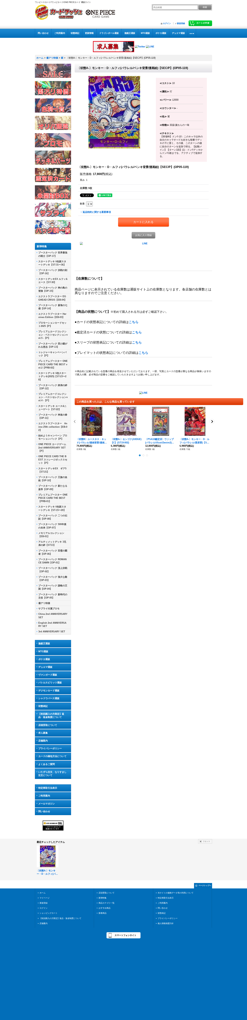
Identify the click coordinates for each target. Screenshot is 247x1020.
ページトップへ (205, 885)
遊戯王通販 (44, 643)
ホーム (43, 893)
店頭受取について (47, 725)
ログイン (167, 23)
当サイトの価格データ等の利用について (175, 893)
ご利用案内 (44, 795)
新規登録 (181, 23)
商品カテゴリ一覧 (106, 903)
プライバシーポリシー (50, 748)
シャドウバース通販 (48, 698)
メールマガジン (46, 803)
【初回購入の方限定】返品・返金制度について (51, 715)
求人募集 (43, 733)
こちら (134, 322)
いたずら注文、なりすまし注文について (52, 774)
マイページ (45, 898)
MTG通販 (43, 651)
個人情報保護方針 (166, 923)
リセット (206, 841)
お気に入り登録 (143, 235)
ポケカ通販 (44, 659)
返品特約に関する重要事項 (97, 212)
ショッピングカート (49, 913)
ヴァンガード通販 (47, 674)
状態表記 (43, 706)
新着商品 (103, 913)
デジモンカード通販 (48, 690)
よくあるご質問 (46, 764)
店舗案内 (43, 740)
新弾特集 (103, 898)
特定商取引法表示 (47, 788)
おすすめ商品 (104, 908)
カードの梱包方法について (52, 756)
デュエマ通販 (45, 667)
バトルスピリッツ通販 (50, 682)
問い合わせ (44, 811)
